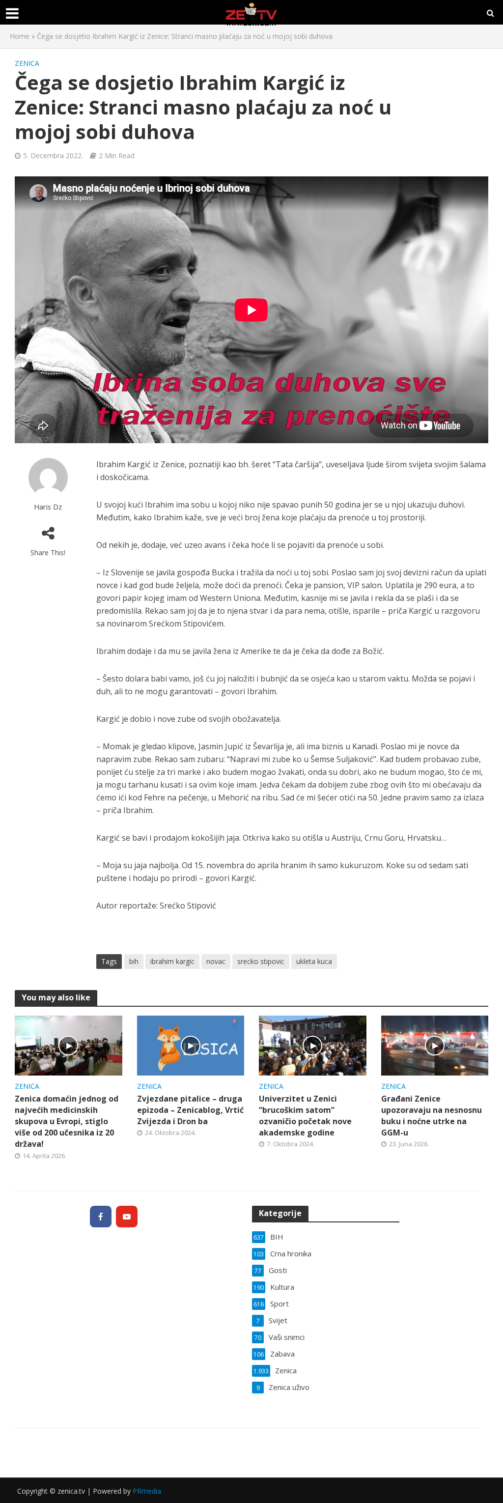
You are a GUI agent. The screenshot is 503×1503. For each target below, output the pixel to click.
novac (215, 961)
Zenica (27, 63)
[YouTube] (127, 1216)
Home (19, 36)
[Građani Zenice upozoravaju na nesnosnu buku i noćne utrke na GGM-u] (435, 1044)
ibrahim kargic (172, 961)
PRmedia (147, 1491)
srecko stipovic (260, 961)
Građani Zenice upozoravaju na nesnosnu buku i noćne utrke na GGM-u (431, 1115)
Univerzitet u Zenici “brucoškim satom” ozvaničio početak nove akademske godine (305, 1115)
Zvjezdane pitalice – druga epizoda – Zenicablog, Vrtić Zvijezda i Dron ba (190, 1110)
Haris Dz (48, 506)
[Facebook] (101, 1216)
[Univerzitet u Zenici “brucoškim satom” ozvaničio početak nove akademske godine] (312, 1044)
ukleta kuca (314, 961)
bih (134, 961)
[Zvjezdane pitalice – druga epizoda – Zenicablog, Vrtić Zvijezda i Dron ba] (191, 1044)
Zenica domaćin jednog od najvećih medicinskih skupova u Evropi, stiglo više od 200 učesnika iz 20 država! (66, 1121)
